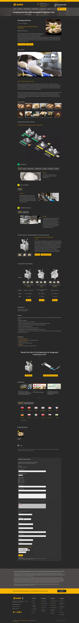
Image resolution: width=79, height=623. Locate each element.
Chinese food (20, 450)
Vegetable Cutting (38, 168)
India (57, 417)
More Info (37, 254)
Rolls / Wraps (44, 605)
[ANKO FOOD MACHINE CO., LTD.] (21, 598)
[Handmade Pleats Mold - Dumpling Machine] (21, 105)
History (34, 603)
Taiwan (22, 410)
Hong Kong (29, 410)
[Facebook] (20, 23)
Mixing (24, 168)
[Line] (24, 23)
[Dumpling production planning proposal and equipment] (39, 143)
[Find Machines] (28, 366)
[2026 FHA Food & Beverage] (24, 386)
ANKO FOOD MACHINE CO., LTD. (24, 620)
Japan (36, 410)
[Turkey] (42, 414)
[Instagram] (21, 612)
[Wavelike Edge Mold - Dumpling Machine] (50, 105)
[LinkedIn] (23, 23)
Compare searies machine (46, 254)
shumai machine (56, 584)
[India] (56, 414)
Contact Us (27, 585)
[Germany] (22, 414)
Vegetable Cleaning (30, 168)
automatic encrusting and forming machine (33, 584)
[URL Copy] (26, 23)
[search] (65, 3)
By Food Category (54, 607)
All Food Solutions (21, 14)
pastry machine (52, 584)
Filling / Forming (44, 603)
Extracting (44, 168)
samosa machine (47, 584)
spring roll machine (42, 584)
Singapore (50, 410)
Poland (29, 417)
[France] (56, 407)
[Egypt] (49, 414)
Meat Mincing (51, 168)
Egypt (50, 417)
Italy (36, 417)
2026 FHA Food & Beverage (23, 392)
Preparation (44, 607)
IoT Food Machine (30, 450)
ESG (33, 613)
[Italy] (36, 414)
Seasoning (56, 168)
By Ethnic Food (53, 605)
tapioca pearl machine (17, 585)
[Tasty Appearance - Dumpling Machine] (43, 114)
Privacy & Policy (15, 621)
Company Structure (34, 606)
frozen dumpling (55, 449)
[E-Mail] (25, 23)
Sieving (20, 168)
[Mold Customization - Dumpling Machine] (28, 114)
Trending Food (53, 603)
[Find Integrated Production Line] (50, 366)
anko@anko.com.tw (43, 3)
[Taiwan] (22, 407)
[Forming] (49, 197)
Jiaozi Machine (24, 450)
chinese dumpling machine (22, 449)
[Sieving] (30, 176)
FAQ (61, 610)
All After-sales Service (62, 604)
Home (16, 14)
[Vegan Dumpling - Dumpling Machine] (50, 114)
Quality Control (25, 212)
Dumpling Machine (28, 14)
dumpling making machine (48, 449)
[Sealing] (30, 219)
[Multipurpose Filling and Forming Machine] (28, 276)
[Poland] (29, 414)
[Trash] (18, 431)
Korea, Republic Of (43, 411)
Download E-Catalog (62, 607)
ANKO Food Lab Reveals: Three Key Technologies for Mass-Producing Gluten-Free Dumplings (54, 393)
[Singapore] (49, 407)
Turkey (43, 417)
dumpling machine (23, 585)
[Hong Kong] (29, 407)
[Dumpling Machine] (20, 434)
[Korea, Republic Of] (42, 407)
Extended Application (43, 610)
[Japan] (36, 407)
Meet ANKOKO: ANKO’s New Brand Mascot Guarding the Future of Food (38, 393)
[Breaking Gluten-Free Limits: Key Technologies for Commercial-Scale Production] (54, 386)
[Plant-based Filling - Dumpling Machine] (35, 114)
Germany (22, 417)
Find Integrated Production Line (50, 375)
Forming (20, 189)
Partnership (62, 612)
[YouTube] (19, 612)
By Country (53, 613)
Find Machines (28, 375)
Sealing (20, 212)
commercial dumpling (39, 449)
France (57, 410)
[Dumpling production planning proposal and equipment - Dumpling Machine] (53, 27)
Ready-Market (64, 620)
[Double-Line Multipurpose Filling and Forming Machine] (55, 276)
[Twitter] (21, 23)
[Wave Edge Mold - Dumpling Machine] (35, 105)
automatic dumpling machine (31, 449)
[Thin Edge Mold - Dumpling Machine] (21, 114)
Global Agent (62, 614)
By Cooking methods (53, 610)
